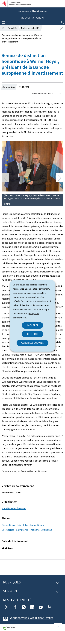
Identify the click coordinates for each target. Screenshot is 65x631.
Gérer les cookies (32, 342)
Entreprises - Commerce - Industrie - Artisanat (27, 529)
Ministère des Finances (14, 508)
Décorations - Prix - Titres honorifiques (23, 525)
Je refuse (32, 334)
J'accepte (32, 325)
